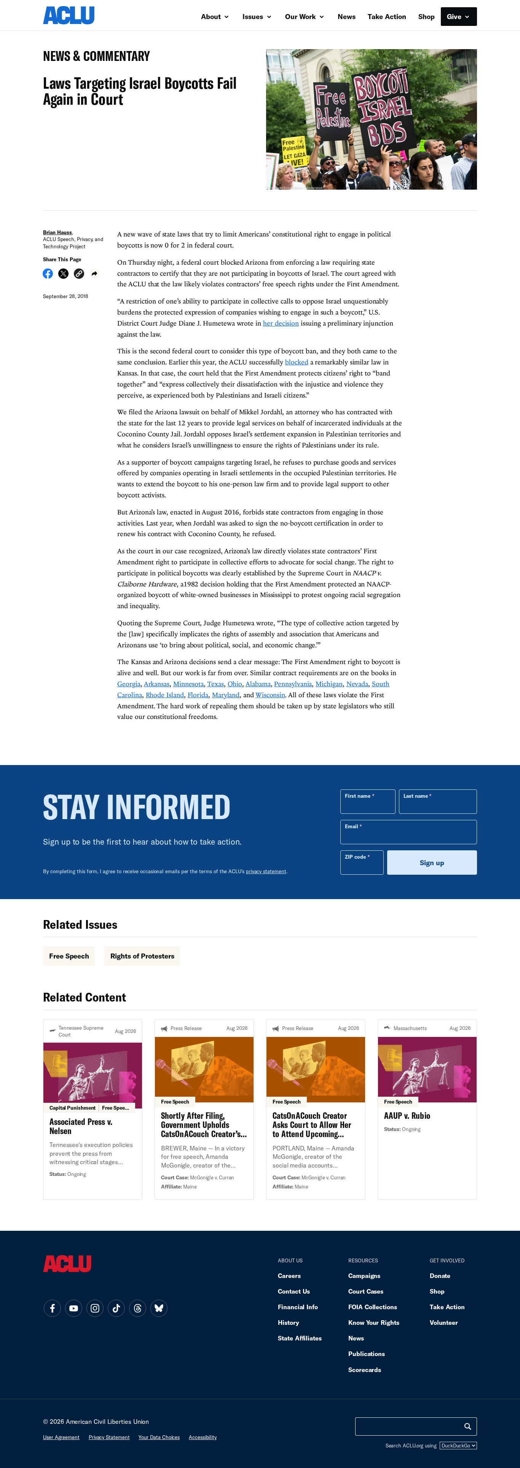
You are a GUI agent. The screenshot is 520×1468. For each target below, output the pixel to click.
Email (351, 826)
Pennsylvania (293, 683)
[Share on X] (63, 276)
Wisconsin (270, 694)
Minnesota (188, 683)
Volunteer (444, 1322)
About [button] (212, 16)
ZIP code (355, 857)
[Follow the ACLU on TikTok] (116, 1308)
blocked (296, 362)
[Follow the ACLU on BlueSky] (159, 1308)
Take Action (387, 16)
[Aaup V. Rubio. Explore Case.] (427, 1110)
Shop (426, 16)
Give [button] (455, 16)
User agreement (61, 1437)
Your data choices (159, 1437)
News (347, 16)
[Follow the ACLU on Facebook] (52, 1308)
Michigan (329, 683)
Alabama (258, 683)
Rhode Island (165, 694)
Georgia (128, 683)
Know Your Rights (373, 1322)
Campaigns (364, 1275)
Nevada (357, 683)
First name (357, 796)
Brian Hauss (57, 232)
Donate (440, 1275)
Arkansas (156, 683)
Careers (289, 1275)
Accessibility (203, 1437)
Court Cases (365, 1291)
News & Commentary (93, 58)
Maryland (225, 694)
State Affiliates (300, 1338)
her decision (281, 323)
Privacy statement (109, 1437)
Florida (198, 694)
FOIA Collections (372, 1306)
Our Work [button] (301, 16)
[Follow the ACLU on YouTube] (73, 1308)
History (288, 1322)
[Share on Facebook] (48, 276)
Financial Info (298, 1306)
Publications (366, 1353)
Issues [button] (253, 16)
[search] (468, 1426)
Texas (215, 683)
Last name (416, 796)
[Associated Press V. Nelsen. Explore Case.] (92, 1110)
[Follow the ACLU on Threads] (137, 1308)
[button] (79, 274)
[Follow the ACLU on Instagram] (95, 1308)
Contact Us (294, 1291)
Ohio (235, 683)
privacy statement (266, 871)
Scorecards (364, 1369)
